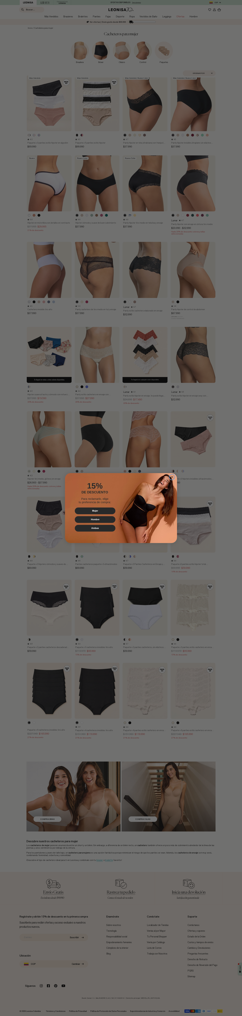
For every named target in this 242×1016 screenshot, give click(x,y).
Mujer (95, 511)
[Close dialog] (172, 477)
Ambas (95, 528)
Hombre (95, 519)
